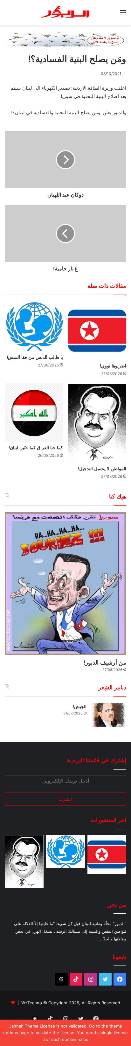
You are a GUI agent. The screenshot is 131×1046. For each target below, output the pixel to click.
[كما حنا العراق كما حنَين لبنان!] (34, 412)
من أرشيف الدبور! (104, 662)
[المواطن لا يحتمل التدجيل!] (97, 423)
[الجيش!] (108, 715)
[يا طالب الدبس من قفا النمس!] (34, 326)
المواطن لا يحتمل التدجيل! (102, 468)
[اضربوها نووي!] (97, 331)
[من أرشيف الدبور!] (65, 583)
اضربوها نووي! (113, 366)
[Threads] (61, 979)
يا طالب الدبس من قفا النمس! (35, 357)
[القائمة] (123, 15)
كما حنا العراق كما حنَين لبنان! (36, 447)
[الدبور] (65, 12)
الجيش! (79, 706)
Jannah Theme (23, 1026)
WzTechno (31, 1002)
